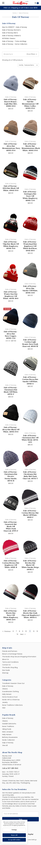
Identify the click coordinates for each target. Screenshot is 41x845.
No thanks (20, 443)
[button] (37, 400)
